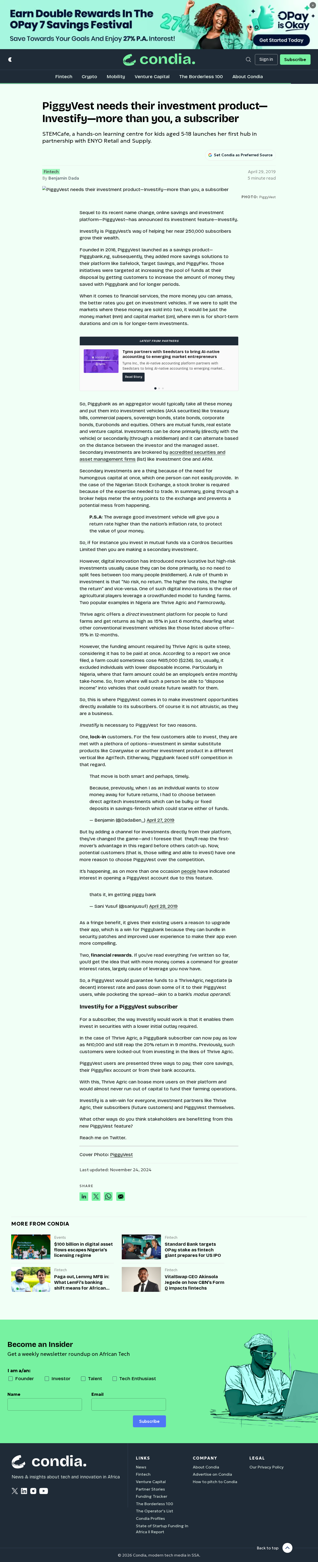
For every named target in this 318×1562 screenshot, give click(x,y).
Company (205, 1458)
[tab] (155, 388)
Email (97, 1394)
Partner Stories (150, 1489)
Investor (61, 1378)
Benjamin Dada (63, 178)
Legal (257, 1458)
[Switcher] (10, 59)
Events (60, 1237)
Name (13, 1394)
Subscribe (295, 59)
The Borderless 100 (201, 76)
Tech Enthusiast (137, 1378)
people (188, 871)
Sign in (266, 59)
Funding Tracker (151, 1496)
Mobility (116, 76)
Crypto (89, 76)
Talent (95, 1378)
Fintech (63, 76)
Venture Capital (152, 76)
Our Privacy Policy (266, 1466)
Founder (24, 1378)
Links (143, 1458)
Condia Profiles (150, 1518)
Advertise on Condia (212, 1474)
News (141, 1466)
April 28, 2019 (163, 906)
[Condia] (159, 59)
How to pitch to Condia (215, 1481)
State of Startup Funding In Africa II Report (162, 1528)
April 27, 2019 (160, 820)
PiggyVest (121, 1154)
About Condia (247, 76)
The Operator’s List (154, 1510)
